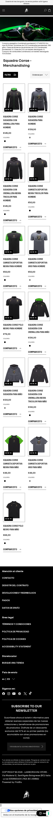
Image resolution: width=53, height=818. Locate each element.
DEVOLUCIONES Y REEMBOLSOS (19, 593)
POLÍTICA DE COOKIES (14, 639)
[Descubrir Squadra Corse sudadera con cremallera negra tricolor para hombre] (14, 167)
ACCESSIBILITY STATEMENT (16, 646)
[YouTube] (13, 694)
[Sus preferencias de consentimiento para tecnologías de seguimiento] (48, 813)
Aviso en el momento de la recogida (21, 814)
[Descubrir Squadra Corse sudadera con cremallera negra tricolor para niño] (39, 372)
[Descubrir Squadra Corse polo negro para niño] (14, 507)
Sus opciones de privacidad (24, 810)
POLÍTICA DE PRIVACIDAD (15, 631)
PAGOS (6, 600)
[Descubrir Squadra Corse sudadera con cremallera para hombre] (14, 98)
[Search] (45, 10)
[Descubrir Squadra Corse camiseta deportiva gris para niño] (39, 441)
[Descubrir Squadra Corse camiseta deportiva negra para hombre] (14, 240)
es (3, 679)
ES (8, 679)
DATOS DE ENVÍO (11, 608)
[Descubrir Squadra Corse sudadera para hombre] (39, 98)
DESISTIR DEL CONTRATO (15, 585)
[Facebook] (3, 694)
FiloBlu (18, 782)
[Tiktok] (31, 694)
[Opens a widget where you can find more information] (43, 813)
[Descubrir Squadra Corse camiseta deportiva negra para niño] (14, 441)
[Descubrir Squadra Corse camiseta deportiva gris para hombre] (39, 240)
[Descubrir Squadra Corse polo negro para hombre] (14, 306)
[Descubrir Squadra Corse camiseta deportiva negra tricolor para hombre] (39, 167)
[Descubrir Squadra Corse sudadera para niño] (14, 372)
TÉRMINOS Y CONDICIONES (16, 624)
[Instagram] (8, 694)
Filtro (8, 74)
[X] (25, 694)
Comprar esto (10, 147)
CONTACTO (8, 578)
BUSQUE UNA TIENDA (13, 663)
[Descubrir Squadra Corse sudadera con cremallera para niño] (39, 306)
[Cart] (49, 10)
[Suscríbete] (42, 746)
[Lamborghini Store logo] (26, 10)
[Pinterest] (19, 694)
